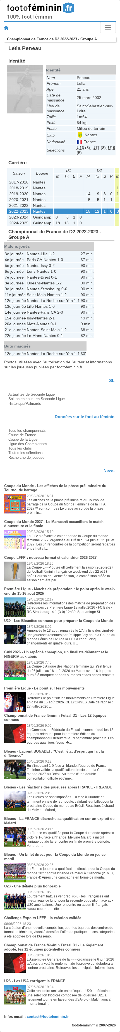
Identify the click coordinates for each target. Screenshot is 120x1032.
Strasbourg (50, 289)
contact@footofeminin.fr (48, 1016)
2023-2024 (18, 217)
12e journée (15, 300)
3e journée (14, 254)
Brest (45, 277)
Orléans (34, 283)
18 (58, 223)
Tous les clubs (20, 448)
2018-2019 (18, 188)
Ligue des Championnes (27, 444)
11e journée (15, 294)
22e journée (15, 335)
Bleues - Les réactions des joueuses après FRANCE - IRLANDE (58, 787)
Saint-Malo (36, 294)
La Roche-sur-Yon (57, 300)
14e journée (15, 312)
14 (88, 194)
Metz (31, 324)
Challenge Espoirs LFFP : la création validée (42, 918)
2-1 (52, 318)
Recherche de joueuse (26, 457)
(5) (83, 147)
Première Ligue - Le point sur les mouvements (44, 688)
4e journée (14, 259)
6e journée (14, 271)
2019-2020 (18, 194)
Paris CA (34, 259)
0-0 (64, 289)
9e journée (14, 289)
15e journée (15, 318)
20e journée (15, 324)
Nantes (90, 135)
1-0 (60, 259)
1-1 (77, 300)
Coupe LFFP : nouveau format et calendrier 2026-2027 (50, 557)
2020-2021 (18, 199)
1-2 (52, 254)
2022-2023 (18, 211)
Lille (44, 254)
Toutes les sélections (25, 453)
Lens (31, 271)
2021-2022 (18, 205)
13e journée (15, 306)
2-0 (60, 312)
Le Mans (34, 335)
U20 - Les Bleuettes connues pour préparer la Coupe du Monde (58, 621)
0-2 (52, 265)
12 (97, 211)
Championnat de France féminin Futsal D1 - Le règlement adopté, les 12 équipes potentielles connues (53, 947)
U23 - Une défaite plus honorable (32, 886)
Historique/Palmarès (24, 403)
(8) (99, 147)
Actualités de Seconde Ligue (31, 394)
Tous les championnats (27, 430)
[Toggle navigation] (108, 27)
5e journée (14, 265)
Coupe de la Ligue (22, 439)
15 (88, 211)
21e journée (15, 330)
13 (66, 223)
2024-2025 (18, 223)
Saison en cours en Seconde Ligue (36, 399)
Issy (44, 265)
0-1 (54, 277)
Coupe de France (22, 435)
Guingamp (42, 217)
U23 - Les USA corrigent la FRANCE (35, 981)
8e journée (14, 283)
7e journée (14, 277)
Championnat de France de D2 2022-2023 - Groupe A (52, 39)
